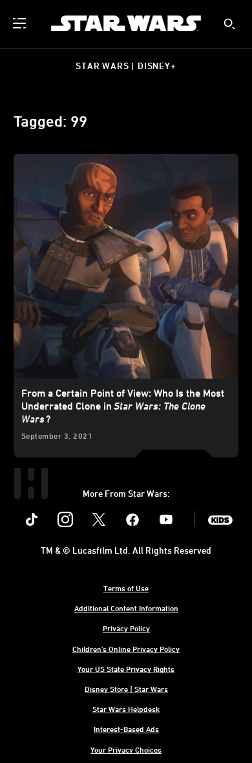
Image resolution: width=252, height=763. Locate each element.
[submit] (229, 23)
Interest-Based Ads (126, 728)
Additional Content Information (126, 607)
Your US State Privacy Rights (126, 668)
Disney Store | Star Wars (126, 688)
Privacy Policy (126, 627)
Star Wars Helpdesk (126, 708)
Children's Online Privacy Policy (126, 648)
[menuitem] (20, 23)
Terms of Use (126, 587)
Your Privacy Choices (126, 749)
